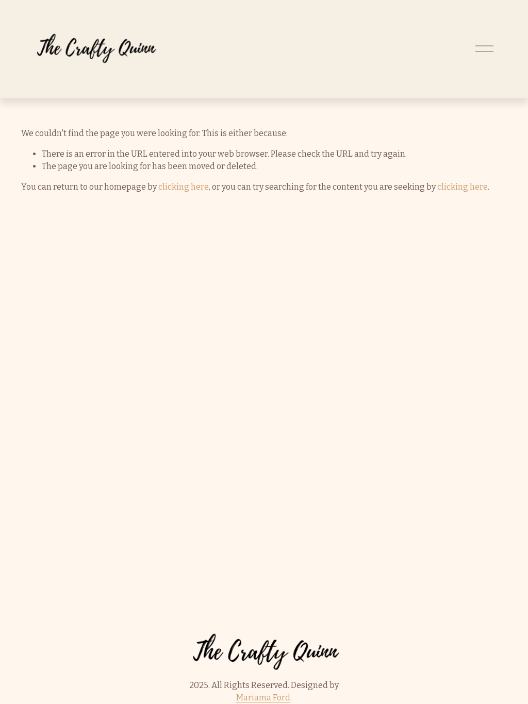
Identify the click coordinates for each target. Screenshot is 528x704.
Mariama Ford (263, 697)
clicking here (183, 187)
